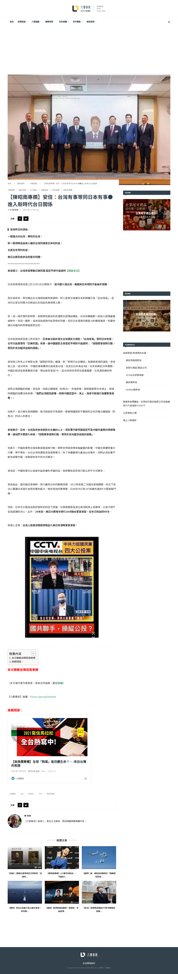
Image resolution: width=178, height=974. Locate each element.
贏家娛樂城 (131, 382)
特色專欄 (63, 22)
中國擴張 (12, 794)
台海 (21, 794)
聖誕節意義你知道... (147, 314)
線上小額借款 (129, 420)
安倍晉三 (31, 794)
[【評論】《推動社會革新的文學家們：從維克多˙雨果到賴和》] (25, 857)
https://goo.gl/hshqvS (43, 696)
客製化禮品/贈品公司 (136, 367)
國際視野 (49, 22)
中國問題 (33, 183)
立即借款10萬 (130, 412)
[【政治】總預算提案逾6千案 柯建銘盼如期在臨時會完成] (99, 892)
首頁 (12, 22)
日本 (40, 794)
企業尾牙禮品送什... (147, 213)
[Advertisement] (89, 46)
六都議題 (35, 22)
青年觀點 (77, 22)
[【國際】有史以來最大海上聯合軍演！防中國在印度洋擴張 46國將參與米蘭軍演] (25, 892)
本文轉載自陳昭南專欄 (23, 657)
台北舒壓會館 (137, 375)
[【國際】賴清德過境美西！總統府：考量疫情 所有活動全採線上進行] (62, 892)
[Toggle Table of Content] (32, 653)
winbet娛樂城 (133, 389)
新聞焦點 (22, 22)
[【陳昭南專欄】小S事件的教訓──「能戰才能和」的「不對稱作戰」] (62, 857)
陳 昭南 (15, 209)
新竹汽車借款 (129, 405)
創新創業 (90, 22)
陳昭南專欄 (67, 190)
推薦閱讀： (18, 661)
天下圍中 (33, 190)
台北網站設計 (89, 963)
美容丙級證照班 (133, 360)
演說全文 (73, 270)
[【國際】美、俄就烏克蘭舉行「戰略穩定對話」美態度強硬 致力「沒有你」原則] (99, 857)
